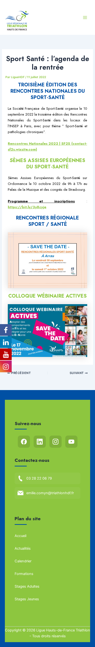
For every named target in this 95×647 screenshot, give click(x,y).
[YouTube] (71, 442)
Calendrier (23, 561)
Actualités (23, 548)
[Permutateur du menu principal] (85, 17)
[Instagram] (55, 442)
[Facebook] (24, 442)
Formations (24, 574)
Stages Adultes (27, 586)
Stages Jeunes (27, 599)
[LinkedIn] (40, 442)
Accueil (20, 536)
